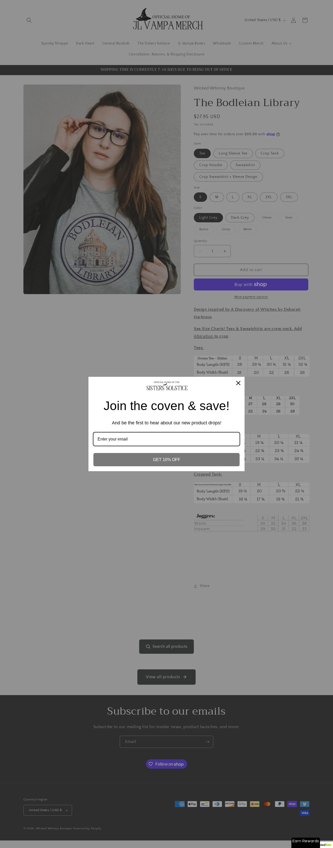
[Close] (238, 383)
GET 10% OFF (166, 459)
